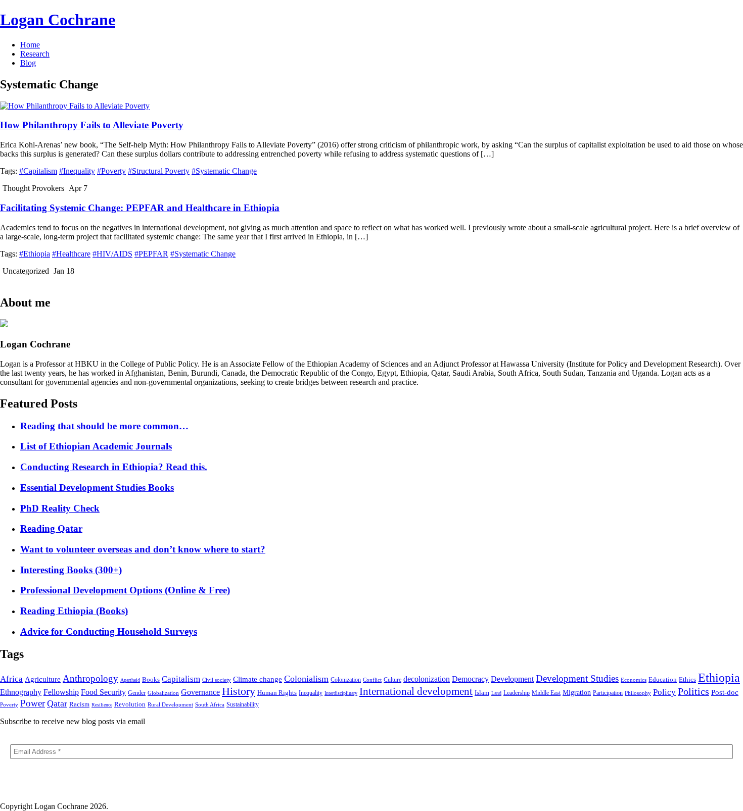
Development (512, 679)
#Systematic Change (224, 171)
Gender (137, 692)
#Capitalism (38, 171)
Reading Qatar (51, 528)
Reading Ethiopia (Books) (74, 610)
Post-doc (724, 692)
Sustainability (242, 704)
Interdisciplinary (340, 693)
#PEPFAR (151, 253)
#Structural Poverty (159, 171)
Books (151, 679)
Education (662, 679)
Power (32, 703)
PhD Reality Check (60, 508)
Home (30, 44)
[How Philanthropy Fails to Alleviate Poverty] (75, 106)
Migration (577, 692)
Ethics (687, 679)
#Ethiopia (34, 253)
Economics (633, 680)
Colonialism (306, 679)
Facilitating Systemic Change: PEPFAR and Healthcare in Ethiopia (140, 207)
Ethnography (20, 692)
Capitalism (181, 679)
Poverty (9, 704)
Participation (608, 692)
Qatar (57, 703)
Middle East (546, 692)
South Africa (209, 704)
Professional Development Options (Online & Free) (125, 590)
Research (35, 53)
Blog (28, 63)
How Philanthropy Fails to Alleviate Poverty (91, 125)
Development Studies (577, 678)
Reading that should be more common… (104, 426)
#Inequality (77, 171)
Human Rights (277, 692)
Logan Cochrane (57, 20)
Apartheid (130, 680)
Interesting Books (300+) (71, 570)
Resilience (101, 704)
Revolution (130, 704)
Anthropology (90, 678)
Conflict (372, 680)
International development (416, 691)
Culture (392, 679)
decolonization (426, 679)
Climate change (257, 679)
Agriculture (43, 679)
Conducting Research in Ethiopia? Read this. (113, 467)
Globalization (163, 693)
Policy (664, 692)
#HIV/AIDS (112, 253)
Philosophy (638, 693)
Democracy (470, 679)
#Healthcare (71, 253)
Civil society (216, 680)
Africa (11, 679)
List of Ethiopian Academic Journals (96, 446)
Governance (200, 692)
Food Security (103, 692)
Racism (79, 704)
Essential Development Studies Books (97, 487)
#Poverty (111, 171)
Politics (693, 691)
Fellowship (61, 692)
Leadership (516, 692)
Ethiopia (719, 677)
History (238, 691)
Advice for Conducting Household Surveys (108, 631)
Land (496, 693)
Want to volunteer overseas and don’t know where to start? (142, 549)
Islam (482, 692)
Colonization (346, 679)
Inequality (310, 692)
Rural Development (170, 704)
